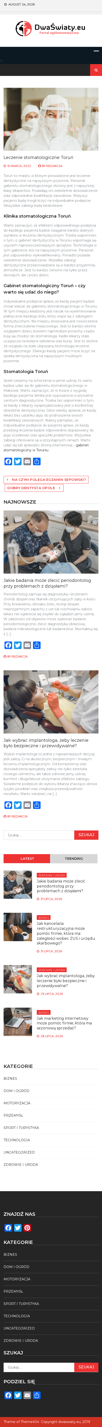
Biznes (43, 917)
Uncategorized (19, 1152)
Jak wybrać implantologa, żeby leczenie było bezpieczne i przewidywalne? (46, 743)
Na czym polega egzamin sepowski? (49, 480)
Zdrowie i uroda (51, 875)
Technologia (17, 1140)
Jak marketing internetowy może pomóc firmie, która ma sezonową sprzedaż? (64, 1023)
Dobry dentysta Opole (31, 488)
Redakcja (54, 166)
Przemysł (13, 1115)
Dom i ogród (16, 1091)
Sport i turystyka (21, 1128)
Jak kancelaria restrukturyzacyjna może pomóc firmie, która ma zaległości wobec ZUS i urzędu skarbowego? (66, 933)
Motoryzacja (17, 1103)
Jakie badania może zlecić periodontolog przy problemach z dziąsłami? (47, 583)
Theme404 (30, 1422)
